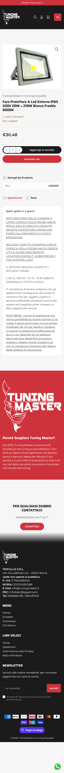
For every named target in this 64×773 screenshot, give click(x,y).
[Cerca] (35, 17)
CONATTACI (32, 526)
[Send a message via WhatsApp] (57, 766)
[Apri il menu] (57, 17)
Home (6, 612)
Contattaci (9, 621)
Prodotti (8, 617)
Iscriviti (53, 688)
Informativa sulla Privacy (18, 651)
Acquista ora (32, 159)
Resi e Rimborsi (12, 655)
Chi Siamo (9, 625)
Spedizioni (15, 197)
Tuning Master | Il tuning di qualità (24, 95)
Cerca (6, 642)
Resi (34, 197)
